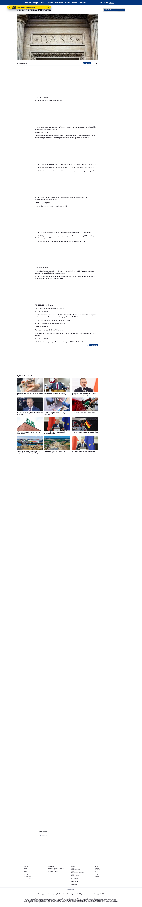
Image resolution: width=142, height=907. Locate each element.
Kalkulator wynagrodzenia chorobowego (56, 868)
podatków (46, 273)
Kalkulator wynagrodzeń (53, 871)
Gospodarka (82, 2)
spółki (72, 136)
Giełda (42, 2)
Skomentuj (87, 63)
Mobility (67, 2)
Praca (74, 2)
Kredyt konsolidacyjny (75, 869)
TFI (61, 136)
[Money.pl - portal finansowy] (35, 2)
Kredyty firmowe (74, 881)
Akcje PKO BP (97, 869)
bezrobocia (85, 333)
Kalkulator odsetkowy (52, 873)
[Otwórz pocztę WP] (101, 2)
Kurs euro (26, 871)
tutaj (52, 904)
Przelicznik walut (27, 876)
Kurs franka (26, 873)
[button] (106, 2)
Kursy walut (26, 869)
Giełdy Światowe (98, 878)
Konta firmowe (74, 884)
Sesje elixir (97, 873)
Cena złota (97, 868)
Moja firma (58, 2)
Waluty (50, 2)
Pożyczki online (74, 878)
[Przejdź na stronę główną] (26, 3)
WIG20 (96, 871)
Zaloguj (111, 2)
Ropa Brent (97, 876)
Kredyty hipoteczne (75, 875)
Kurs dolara (26, 874)
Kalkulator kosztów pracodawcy (54, 869)
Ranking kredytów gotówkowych (77, 872)
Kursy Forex (97, 874)
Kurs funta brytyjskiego (29, 878)
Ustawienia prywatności (97, 894)
